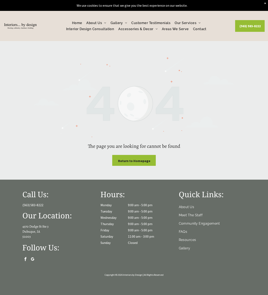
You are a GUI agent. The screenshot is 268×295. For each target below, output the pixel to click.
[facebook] (25, 259)
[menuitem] (77, 23)
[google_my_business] (33, 259)
